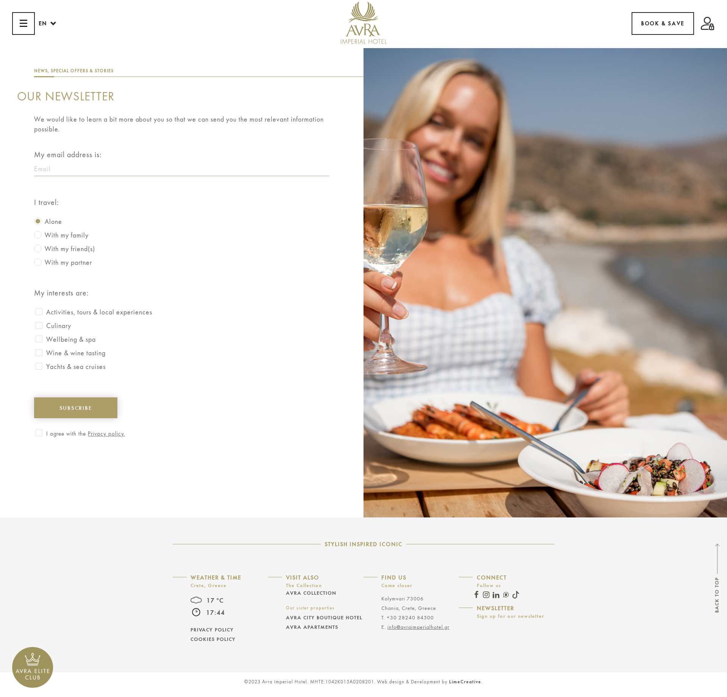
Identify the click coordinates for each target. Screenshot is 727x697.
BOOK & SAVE (663, 23)
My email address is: (68, 155)
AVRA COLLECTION (311, 593)
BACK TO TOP (717, 595)
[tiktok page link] (516, 595)
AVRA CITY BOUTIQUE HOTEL (324, 617)
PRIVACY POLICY (212, 630)
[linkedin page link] (496, 595)
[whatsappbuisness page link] (506, 595)
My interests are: (61, 293)
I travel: (46, 202)
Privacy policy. (106, 434)
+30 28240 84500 (410, 617)
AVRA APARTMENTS (312, 627)
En (43, 23)
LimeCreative (465, 681)
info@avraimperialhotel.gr (418, 627)
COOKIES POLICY (213, 639)
